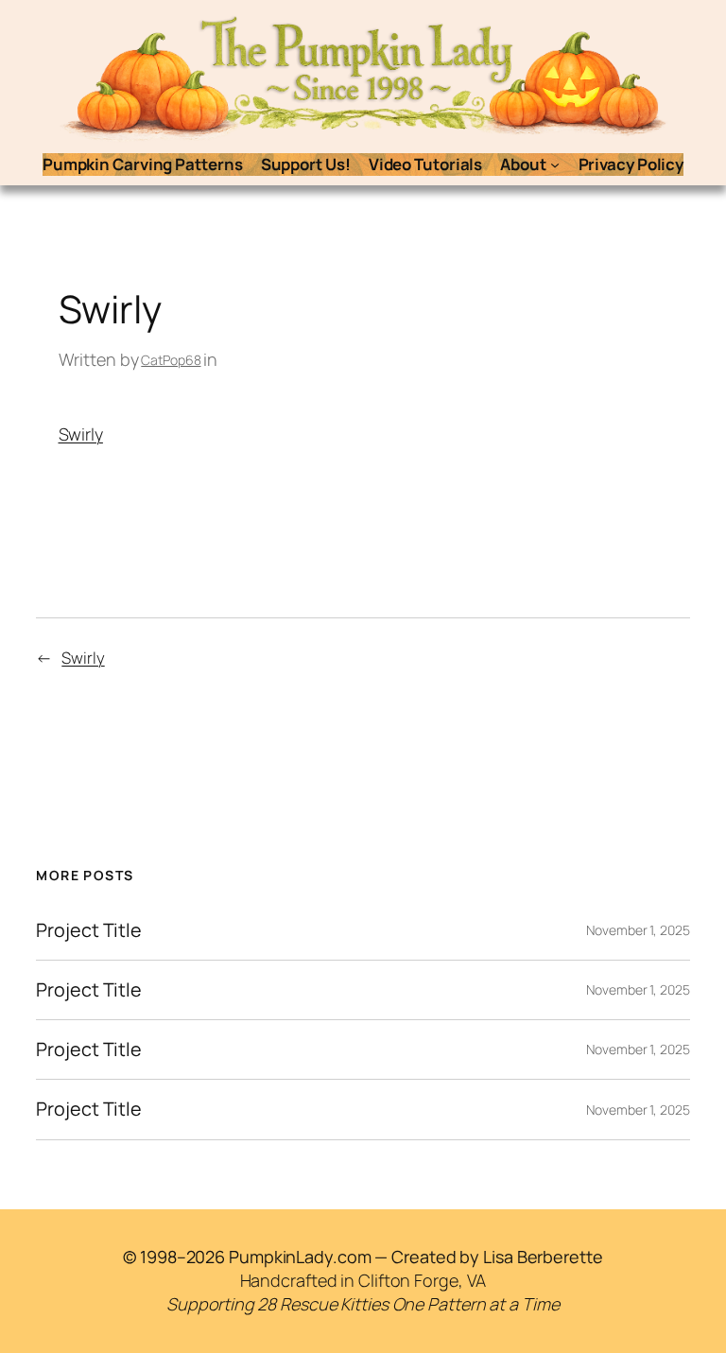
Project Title (89, 930)
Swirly (81, 434)
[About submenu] (555, 164)
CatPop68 (170, 360)
